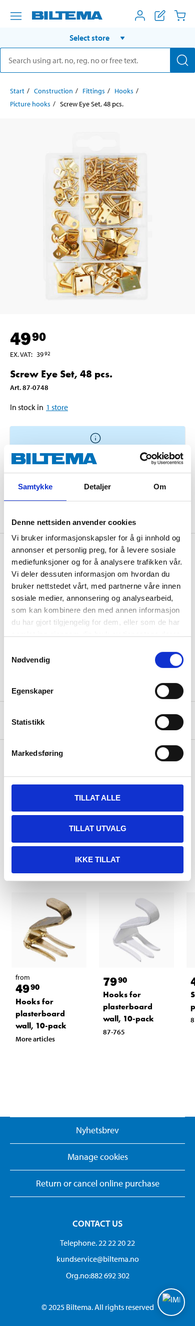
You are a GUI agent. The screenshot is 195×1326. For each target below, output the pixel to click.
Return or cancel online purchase (98, 1183)
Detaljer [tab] (98, 486)
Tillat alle (97, 797)
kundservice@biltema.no (97, 1259)
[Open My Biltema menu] (140, 16)
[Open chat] (171, 1302)
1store (57, 407)
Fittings (93, 90)
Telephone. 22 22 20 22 (97, 1243)
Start (17, 90)
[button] (97, 38)
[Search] (182, 60)
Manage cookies (98, 1156)
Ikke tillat (97, 859)
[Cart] (180, 16)
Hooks (124, 90)
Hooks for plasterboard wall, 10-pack (41, 1013)
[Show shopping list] (160, 16)
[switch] (169, 691)
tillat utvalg (97, 828)
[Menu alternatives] (16, 16)
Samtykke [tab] (35, 486)
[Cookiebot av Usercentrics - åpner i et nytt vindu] (140, 458)
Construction (53, 90)
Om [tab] (160, 486)
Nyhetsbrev (97, 1130)
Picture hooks (30, 103)
